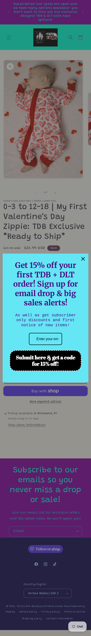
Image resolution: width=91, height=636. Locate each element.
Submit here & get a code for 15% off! (45, 360)
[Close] (83, 259)
